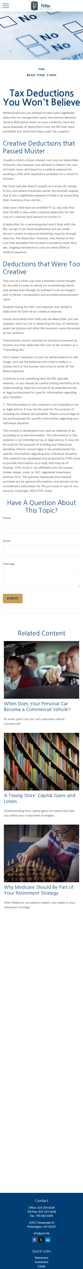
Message (9, 563)
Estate (41, 1266)
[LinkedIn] (48, 1239)
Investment (41, 1262)
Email (6, 541)
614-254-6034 (46, 1208)
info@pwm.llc (42, 1233)
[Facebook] (34, 1239)
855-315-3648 (47, 1212)
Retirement (41, 1258)
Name (7, 518)
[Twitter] (41, 1239)
